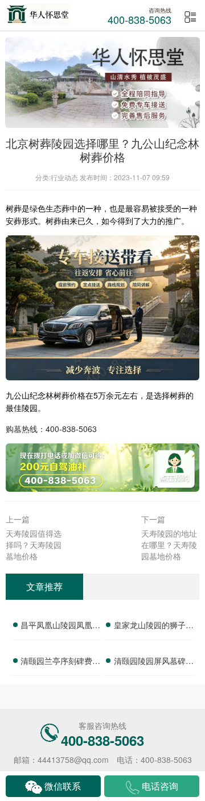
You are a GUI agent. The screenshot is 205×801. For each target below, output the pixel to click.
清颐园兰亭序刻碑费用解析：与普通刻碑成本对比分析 (60, 662)
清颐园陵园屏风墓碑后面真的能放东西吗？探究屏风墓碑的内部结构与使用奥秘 (154, 662)
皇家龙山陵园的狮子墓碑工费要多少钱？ (154, 626)
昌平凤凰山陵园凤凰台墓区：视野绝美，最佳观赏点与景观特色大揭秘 (60, 626)
